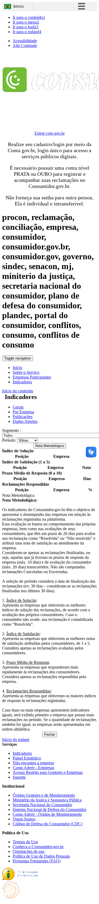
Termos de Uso (25, 842)
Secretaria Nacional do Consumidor (42, 804)
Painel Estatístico (27, 758)
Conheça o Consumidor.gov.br (38, 846)
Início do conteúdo (17, 391)
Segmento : (11, 430)
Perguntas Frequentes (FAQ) (36, 861)
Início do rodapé (15, 739)
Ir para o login (25, 27)
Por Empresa (23, 412)
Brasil (18, 6)
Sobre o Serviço (26, 372)
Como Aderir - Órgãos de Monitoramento (47, 814)
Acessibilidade (25, 40)
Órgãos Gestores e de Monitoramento (44, 795)
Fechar (49, 734)
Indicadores (22, 382)
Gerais (18, 407)
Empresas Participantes (32, 377)
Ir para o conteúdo (29, 17)
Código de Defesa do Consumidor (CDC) (47, 824)
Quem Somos (24, 819)
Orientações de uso (28, 851)
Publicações (22, 416)
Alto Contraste (25, 45)
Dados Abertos (25, 421)
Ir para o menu (26, 22)
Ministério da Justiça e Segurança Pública (47, 800)
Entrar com (50, 133)
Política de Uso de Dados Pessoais (41, 856)
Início (17, 367)
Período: (9, 440)
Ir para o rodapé (27, 31)
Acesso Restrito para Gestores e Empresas (48, 772)
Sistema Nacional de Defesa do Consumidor (49, 809)
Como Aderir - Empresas (33, 767)
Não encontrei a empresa (33, 763)
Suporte (19, 777)
